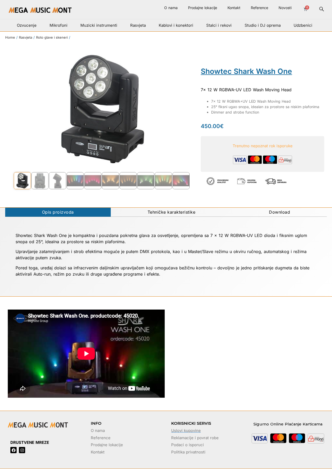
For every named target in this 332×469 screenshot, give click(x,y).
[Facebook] (13, 450)
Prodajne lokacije (202, 7)
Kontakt (233, 7)
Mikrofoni (58, 25)
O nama (171, 7)
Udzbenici (303, 25)
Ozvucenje (27, 25)
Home (10, 37)
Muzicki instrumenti (98, 25)
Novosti (285, 7)
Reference (259, 7)
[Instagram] (22, 450)
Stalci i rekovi (219, 25)
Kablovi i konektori (176, 25)
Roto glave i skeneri (52, 37)
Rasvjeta (138, 25)
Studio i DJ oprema (263, 25)
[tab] (58, 212)
